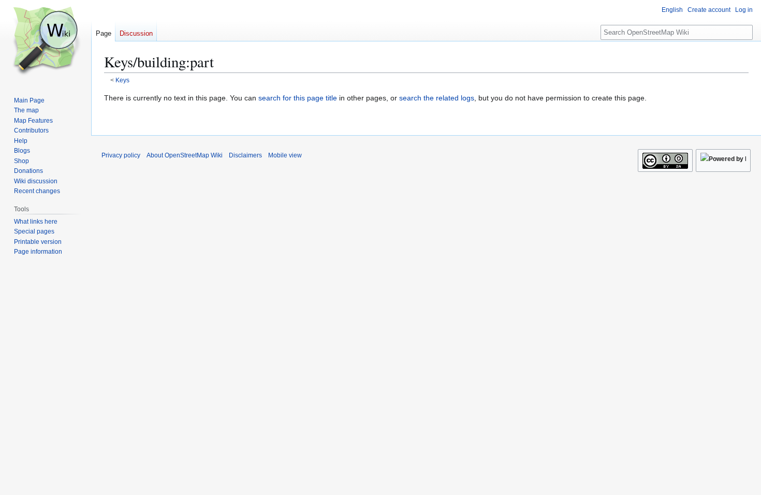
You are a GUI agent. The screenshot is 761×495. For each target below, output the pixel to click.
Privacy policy (120, 155)
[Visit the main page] (45, 41)
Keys (122, 80)
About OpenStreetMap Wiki (185, 155)
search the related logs (436, 98)
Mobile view (285, 155)
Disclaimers (245, 155)
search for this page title (297, 98)
